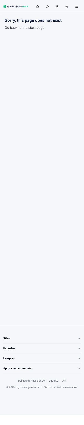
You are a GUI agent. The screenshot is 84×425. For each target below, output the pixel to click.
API (64, 380)
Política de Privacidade (31, 380)
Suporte (53, 380)
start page (36, 27)
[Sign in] (57, 6)
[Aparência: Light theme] (67, 6)
